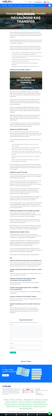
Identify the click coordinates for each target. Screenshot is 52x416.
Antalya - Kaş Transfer (36, 378)
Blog (16, 5)
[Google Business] (32, 2)
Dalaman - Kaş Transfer (36, 376)
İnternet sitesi (12, 347)
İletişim (27, 5)
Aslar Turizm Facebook (10, 414)
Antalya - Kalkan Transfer (37, 369)
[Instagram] (30, 2)
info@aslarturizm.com (40, 394)
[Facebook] (29, 2)
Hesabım (48, 2)
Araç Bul (5, 375)
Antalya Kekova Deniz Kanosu (27, 406)
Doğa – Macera (45, 399)
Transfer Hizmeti (19, 399)
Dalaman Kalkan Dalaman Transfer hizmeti (26, 404)
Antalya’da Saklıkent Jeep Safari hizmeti (26, 408)
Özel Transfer (4, 5)
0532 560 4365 (39, 2)
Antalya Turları (39, 399)
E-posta (11, 343)
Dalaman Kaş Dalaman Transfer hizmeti (41, 404)
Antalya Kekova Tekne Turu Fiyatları (39, 406)
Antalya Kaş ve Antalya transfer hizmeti (11, 404)
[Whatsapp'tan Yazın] (49, 413)
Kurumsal (19, 5)
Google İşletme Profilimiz (42, 414)
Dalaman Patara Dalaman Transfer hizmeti (14, 406)
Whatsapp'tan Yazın (31, 414)
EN (47, 5)
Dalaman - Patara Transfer (37, 371)
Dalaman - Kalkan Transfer (37, 374)
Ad (11, 339)
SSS (24, 5)
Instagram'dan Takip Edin (21, 414)
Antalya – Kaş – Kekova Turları (29, 399)
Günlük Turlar (10, 5)
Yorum (11, 324)
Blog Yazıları (6, 399)
